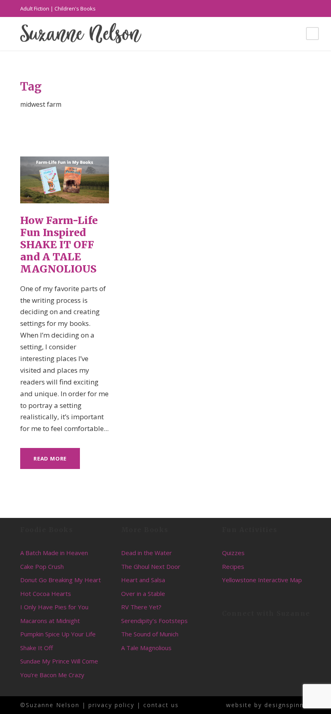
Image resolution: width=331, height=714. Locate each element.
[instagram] (309, 8)
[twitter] (295, 8)
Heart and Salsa (143, 580)
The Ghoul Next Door (150, 566)
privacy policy (111, 705)
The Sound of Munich (149, 634)
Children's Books (75, 8)
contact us (161, 705)
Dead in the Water (146, 553)
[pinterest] (281, 8)
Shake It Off (36, 648)
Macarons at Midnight (50, 621)
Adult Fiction (34, 8)
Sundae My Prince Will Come (59, 661)
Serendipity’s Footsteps (154, 621)
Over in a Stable (143, 593)
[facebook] (266, 8)
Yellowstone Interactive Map (262, 580)
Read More (50, 458)
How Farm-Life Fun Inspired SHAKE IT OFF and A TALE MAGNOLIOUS (59, 244)
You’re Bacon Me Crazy (52, 675)
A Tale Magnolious (146, 648)
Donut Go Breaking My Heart (60, 580)
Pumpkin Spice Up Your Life (58, 634)
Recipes (233, 566)
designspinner (287, 705)
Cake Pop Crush (42, 566)
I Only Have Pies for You (54, 607)
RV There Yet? (141, 607)
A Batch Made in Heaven (54, 553)
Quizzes (233, 553)
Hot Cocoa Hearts (45, 593)
